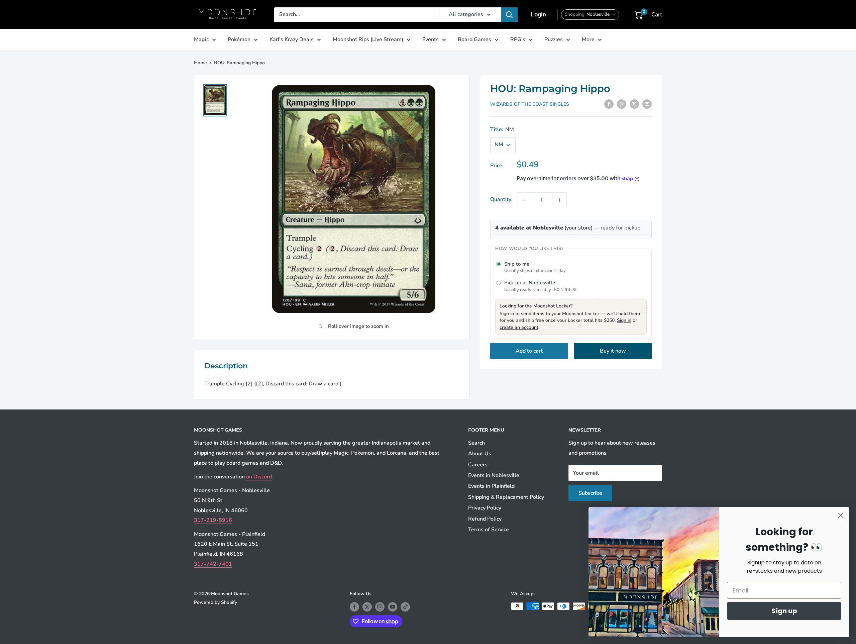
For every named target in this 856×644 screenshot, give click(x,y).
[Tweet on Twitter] (634, 104)
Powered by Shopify (215, 602)
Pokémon (239, 39)
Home (200, 63)
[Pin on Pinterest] (621, 104)
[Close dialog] (841, 515)
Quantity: (501, 199)
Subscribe (590, 493)
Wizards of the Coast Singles (529, 104)
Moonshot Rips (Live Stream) (368, 39)
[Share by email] (647, 104)
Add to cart (529, 351)
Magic (201, 39)
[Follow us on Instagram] (380, 607)
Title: (502, 129)
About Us (479, 453)
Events (430, 39)
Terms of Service (488, 529)
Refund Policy (485, 519)
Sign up (784, 611)
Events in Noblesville (493, 475)
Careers (478, 464)
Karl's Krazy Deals (292, 39)
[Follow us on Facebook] (354, 607)
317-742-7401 (213, 564)
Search (476, 443)
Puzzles (553, 39)
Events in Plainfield (491, 486)
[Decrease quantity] (524, 200)
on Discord (259, 476)
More (588, 39)
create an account (519, 327)
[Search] (509, 14)
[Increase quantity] (559, 200)
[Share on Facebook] (609, 104)
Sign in (624, 320)
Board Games (474, 39)
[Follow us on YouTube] (392, 607)
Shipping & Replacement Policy (506, 497)
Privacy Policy (484, 508)
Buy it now (613, 351)
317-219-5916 (213, 520)
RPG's (517, 39)
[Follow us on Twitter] (367, 607)
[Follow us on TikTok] (405, 607)
